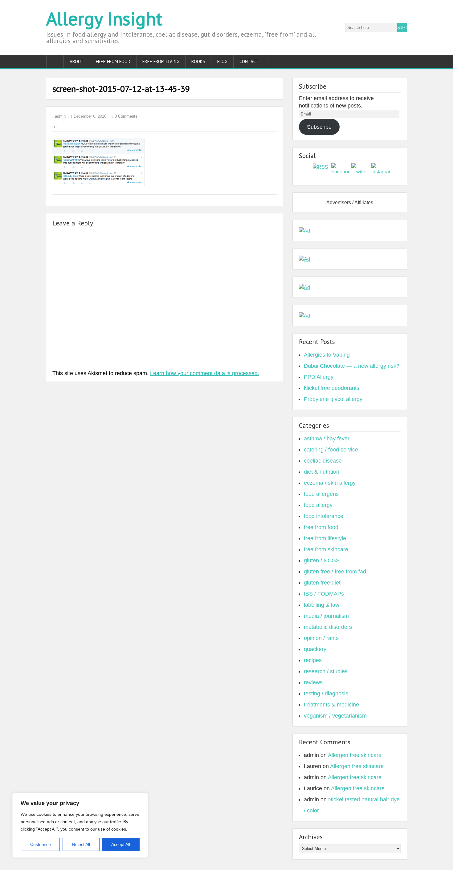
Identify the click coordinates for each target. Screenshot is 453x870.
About (77, 61)
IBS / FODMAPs (324, 594)
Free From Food (113, 61)
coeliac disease (323, 461)
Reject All (81, 844)
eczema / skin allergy (330, 483)
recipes (313, 660)
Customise (40, 844)
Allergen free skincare (355, 755)
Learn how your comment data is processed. (204, 373)
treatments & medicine (331, 705)
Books (198, 61)
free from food (321, 527)
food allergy (318, 505)
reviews (313, 682)
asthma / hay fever (326, 438)
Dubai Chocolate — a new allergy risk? (351, 366)
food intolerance (323, 516)
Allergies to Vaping (327, 355)
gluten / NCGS (322, 560)
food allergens (321, 494)
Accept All (120, 844)
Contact (249, 61)
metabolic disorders (328, 627)
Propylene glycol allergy (333, 399)
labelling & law (321, 605)
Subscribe (319, 127)
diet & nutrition (321, 472)
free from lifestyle (325, 538)
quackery (315, 649)
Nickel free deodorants (331, 388)
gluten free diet (322, 583)
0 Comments (126, 116)
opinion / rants (321, 638)
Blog (222, 61)
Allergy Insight (104, 18)
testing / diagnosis (326, 693)
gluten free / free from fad (335, 572)
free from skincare (326, 549)
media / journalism (326, 616)
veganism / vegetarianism (335, 716)
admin (60, 116)
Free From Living (160, 61)
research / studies (326, 671)
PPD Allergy (318, 377)
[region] (80, 825)
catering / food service (331, 450)
